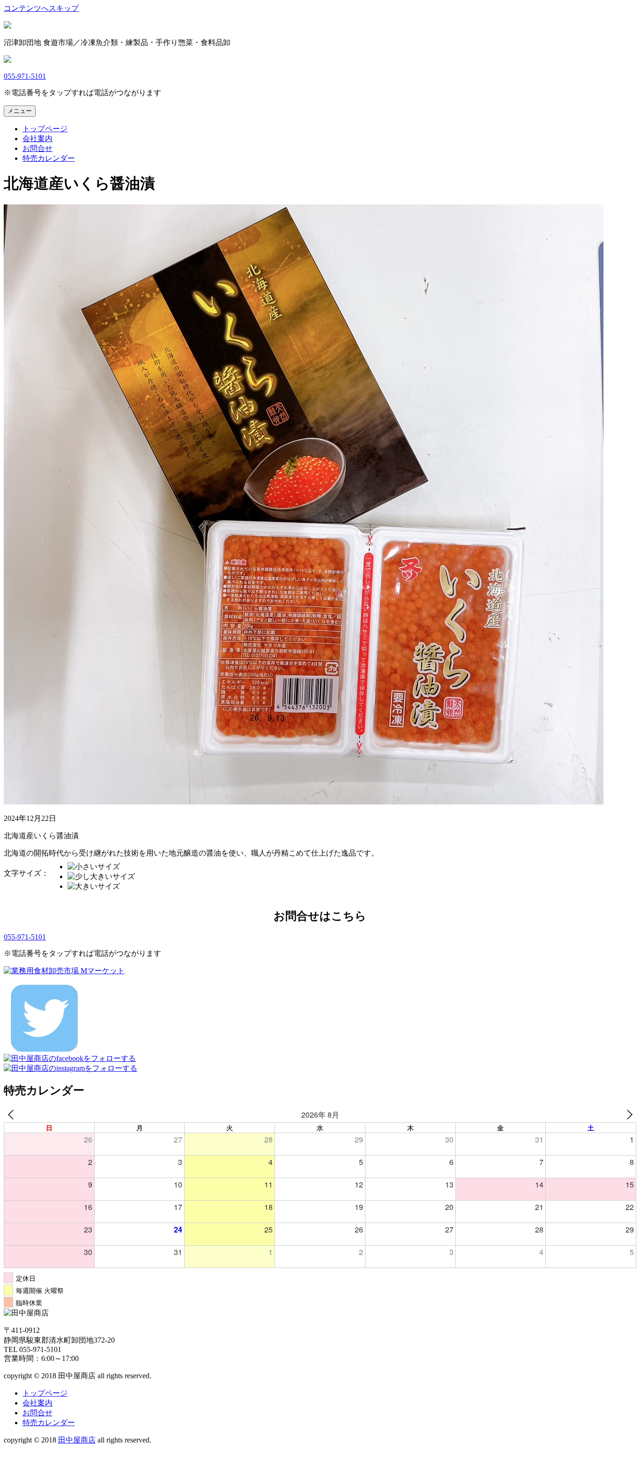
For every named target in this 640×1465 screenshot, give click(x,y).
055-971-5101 (25, 76)
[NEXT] (627, 1114)
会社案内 (37, 139)
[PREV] (13, 1114)
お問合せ (37, 148)
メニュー (19, 110)
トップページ (44, 129)
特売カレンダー (48, 158)
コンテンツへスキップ (41, 8)
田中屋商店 (77, 1440)
